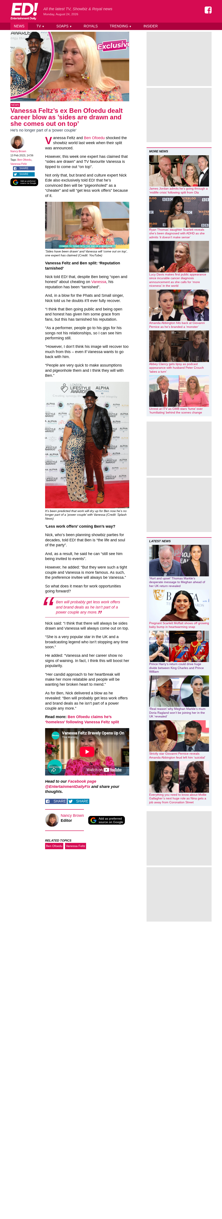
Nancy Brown (18, 151)
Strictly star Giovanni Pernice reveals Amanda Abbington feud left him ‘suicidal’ (177, 755)
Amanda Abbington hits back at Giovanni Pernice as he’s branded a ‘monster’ (177, 325)
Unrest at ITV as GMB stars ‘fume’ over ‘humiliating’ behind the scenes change (176, 410)
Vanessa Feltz (18, 163)
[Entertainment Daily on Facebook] (208, 10)
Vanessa (98, 282)
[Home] (24, 11)
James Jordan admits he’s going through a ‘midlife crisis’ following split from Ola (178, 190)
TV (40, 26)
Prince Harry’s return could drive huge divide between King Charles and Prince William (176, 667)
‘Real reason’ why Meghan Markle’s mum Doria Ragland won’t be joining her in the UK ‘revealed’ (177, 712)
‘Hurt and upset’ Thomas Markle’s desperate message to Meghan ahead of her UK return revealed (177, 582)
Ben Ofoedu (24, 159)
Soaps (64, 26)
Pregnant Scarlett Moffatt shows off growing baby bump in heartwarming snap (179, 625)
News (19, 26)
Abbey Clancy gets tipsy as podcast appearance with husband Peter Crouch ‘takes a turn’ (176, 367)
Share (23, 168)
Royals (91, 26)
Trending (121, 26)
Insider (151, 26)
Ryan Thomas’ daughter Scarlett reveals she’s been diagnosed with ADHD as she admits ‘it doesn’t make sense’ (177, 233)
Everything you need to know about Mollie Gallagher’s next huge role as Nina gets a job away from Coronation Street (177, 798)
